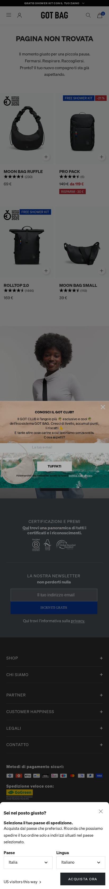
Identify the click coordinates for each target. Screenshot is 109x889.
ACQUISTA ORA (82, 879)
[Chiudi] (101, 811)
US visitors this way (21, 881)
